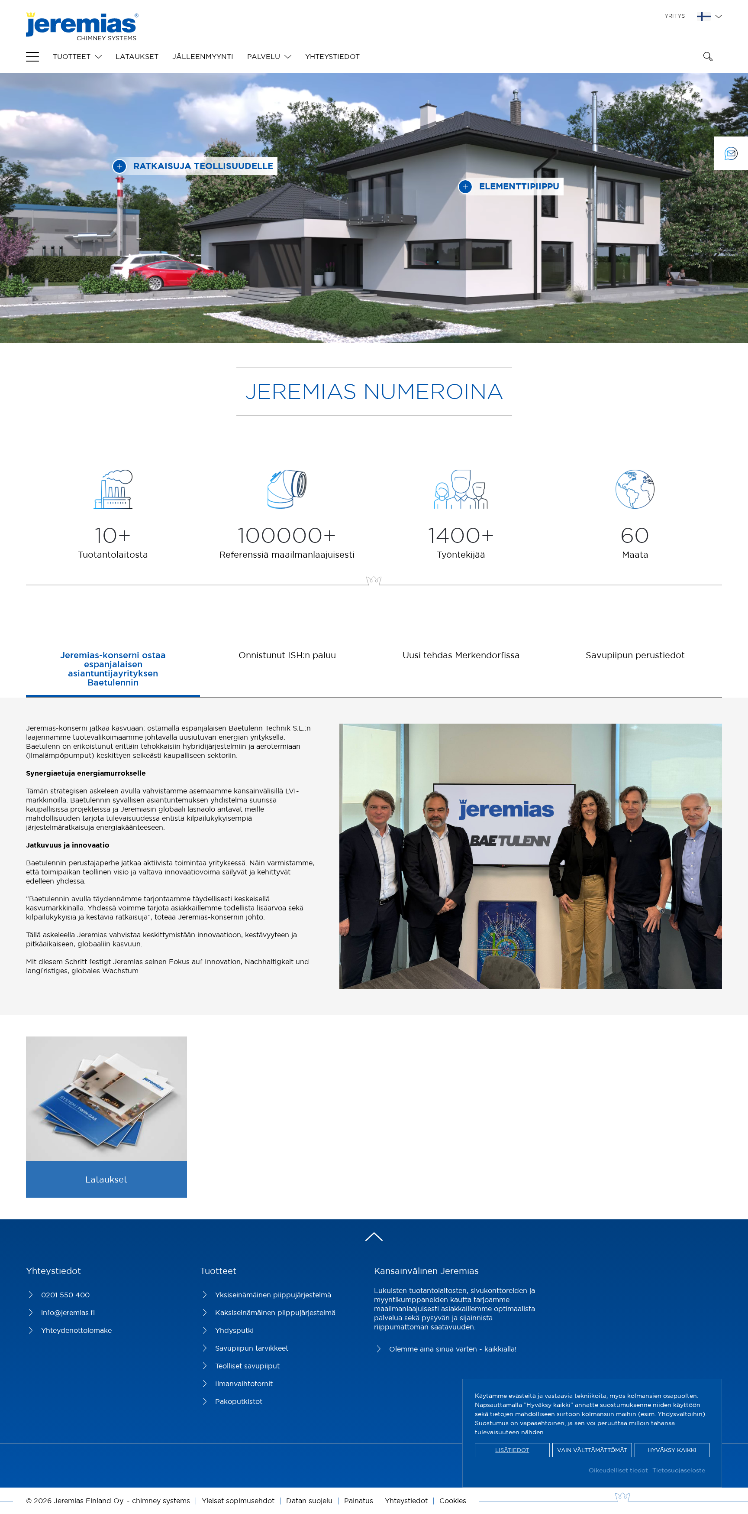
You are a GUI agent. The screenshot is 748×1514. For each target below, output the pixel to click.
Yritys (674, 15)
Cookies (452, 1500)
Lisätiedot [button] (512, 1449)
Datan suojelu (309, 1500)
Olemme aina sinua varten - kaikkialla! (452, 1349)
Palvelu (263, 56)
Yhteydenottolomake (76, 1330)
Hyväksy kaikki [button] (672, 1449)
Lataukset (137, 56)
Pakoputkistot (238, 1401)
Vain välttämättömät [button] (592, 1449)
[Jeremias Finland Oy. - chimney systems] (82, 35)
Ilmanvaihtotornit (244, 1383)
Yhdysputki (234, 1330)
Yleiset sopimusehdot (238, 1500)
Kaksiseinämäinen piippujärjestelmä (275, 1312)
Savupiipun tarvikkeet (251, 1348)
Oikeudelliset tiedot (618, 1470)
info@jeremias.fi (68, 1312)
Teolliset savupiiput (247, 1365)
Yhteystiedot (332, 56)
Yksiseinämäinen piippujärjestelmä (273, 1294)
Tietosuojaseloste (678, 1470)
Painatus (358, 1500)
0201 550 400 (65, 1294)
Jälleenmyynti (202, 56)
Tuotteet (71, 56)
